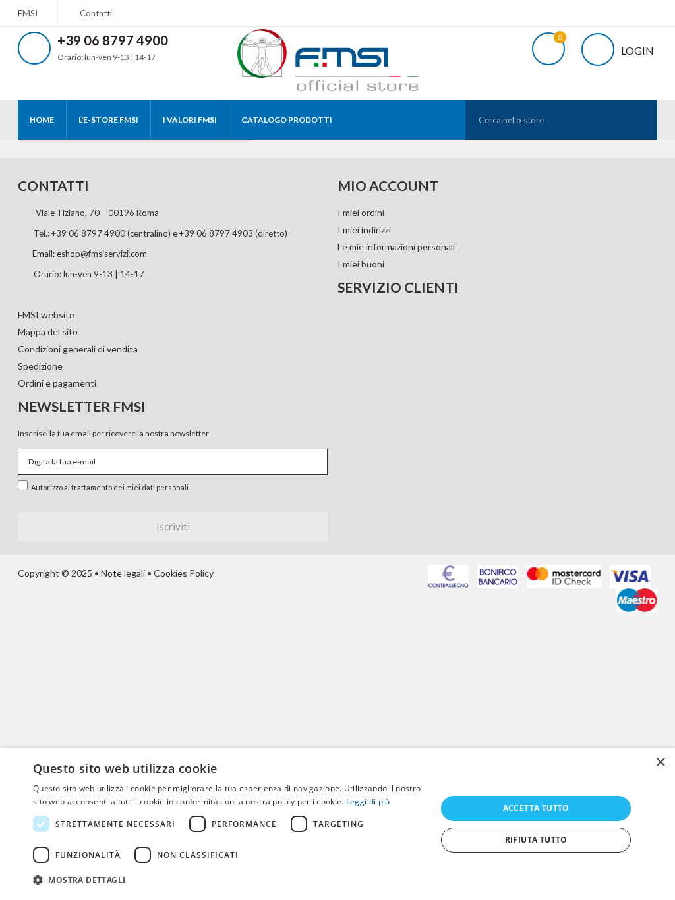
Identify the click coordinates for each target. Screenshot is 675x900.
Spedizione (40, 366)
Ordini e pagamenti (57, 383)
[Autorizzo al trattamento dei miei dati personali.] (24, 483)
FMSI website (46, 314)
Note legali (123, 572)
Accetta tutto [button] (536, 808)
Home (42, 120)
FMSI (28, 13)
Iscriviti (173, 526)
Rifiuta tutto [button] (536, 839)
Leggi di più (368, 801)
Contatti (96, 13)
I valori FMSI (190, 120)
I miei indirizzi (364, 229)
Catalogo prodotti (286, 120)
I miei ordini (361, 212)
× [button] (660, 763)
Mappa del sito (48, 331)
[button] (229, 880)
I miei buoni (361, 263)
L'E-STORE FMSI (108, 120)
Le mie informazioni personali (396, 246)
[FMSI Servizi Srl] (337, 55)
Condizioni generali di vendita (78, 348)
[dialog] (337, 824)
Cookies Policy (184, 572)
